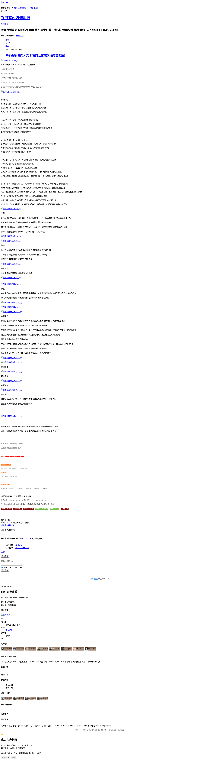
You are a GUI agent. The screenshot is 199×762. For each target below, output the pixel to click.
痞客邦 (25, 538)
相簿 (7, 40)
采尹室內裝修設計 (15, 18)
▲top (3, 552)
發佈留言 (5, 570)
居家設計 (19, 36)
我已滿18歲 (5, 757)
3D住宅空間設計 (22, 548)
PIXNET (82, 730)
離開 (13, 757)
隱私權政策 (112, 730)
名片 (7, 46)
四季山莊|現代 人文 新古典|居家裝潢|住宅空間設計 (36, 55)
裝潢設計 (19, 545)
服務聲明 (121, 730)
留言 (30, 538)
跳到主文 (4, 24)
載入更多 (5, 556)
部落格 (8, 43)
